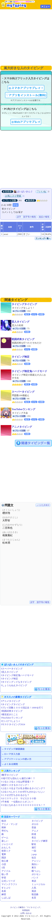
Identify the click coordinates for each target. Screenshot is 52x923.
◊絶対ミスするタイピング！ (15, 785)
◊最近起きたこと (9, 714)
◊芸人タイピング (9, 672)
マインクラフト (9, 884)
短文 (34, 857)
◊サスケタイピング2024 (13, 724)
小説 (3, 864)
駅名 (34, 844)
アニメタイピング (22, 426)
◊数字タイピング (9, 775)
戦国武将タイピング (23, 339)
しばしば (6, 897)
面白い (35, 864)
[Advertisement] (26, 37)
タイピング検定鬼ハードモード (29, 371)
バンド (35, 877)
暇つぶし (36, 871)
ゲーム (4, 837)
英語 (34, 891)
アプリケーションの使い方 (17, 759)
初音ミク (6, 851)
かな (15, 205)
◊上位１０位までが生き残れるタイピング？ (23, 788)
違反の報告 (44, 217)
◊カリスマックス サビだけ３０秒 (18, 798)
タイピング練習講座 (14, 749)
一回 (34, 851)
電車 (3, 854)
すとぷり (6, 888)
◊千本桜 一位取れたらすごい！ (17, 802)
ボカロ (35, 824)
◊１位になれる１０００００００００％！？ (23, 805)
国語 (3, 857)
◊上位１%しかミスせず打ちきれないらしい (23, 792)
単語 (34, 881)
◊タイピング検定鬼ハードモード (17, 675)
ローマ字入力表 (12, 754)
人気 (34, 888)
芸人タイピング (20, 321)
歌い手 (4, 874)
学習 (3, 877)
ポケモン (36, 874)
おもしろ (6, 847)
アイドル (6, 871)
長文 (34, 837)
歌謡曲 (35, 894)
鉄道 (34, 834)
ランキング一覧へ (43, 238)
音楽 (34, 827)
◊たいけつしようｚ (10, 721)
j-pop (34, 854)
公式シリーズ (8, 881)
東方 (34, 867)
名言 (34, 897)
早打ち (4, 831)
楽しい (4, 841)
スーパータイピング (23, 391)
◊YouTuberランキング (12, 718)
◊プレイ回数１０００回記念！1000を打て (22, 707)
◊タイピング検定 (9, 678)
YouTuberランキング (23, 409)
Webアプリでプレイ (27, 122)
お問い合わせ (26, 913)
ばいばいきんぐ (25, 191)
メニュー (45, 6)
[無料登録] (26, 739)
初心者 (4, 861)
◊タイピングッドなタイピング (16, 682)
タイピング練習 (39, 841)
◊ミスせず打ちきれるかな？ (15, 795)
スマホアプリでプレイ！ (27, 88)
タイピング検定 (20, 356)
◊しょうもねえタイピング (14, 685)
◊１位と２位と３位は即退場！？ (17, 781)
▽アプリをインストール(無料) (26, 95)
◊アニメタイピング (10, 701)
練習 (3, 894)
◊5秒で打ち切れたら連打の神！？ (18, 778)
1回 (3, 867)
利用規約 (26, 910)
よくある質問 (11, 764)
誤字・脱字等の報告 (26, 217)
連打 (34, 847)
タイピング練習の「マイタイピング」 (26, 907)
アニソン (36, 861)
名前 (3, 891)
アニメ (35, 831)
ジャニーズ (7, 844)
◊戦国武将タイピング (12, 711)
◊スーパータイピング (12, 668)
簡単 (3, 827)
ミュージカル (38, 884)
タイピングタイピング (24, 304)
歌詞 (3, 821)
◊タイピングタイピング (13, 704)
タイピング (37, 821)
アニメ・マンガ (9, 824)
